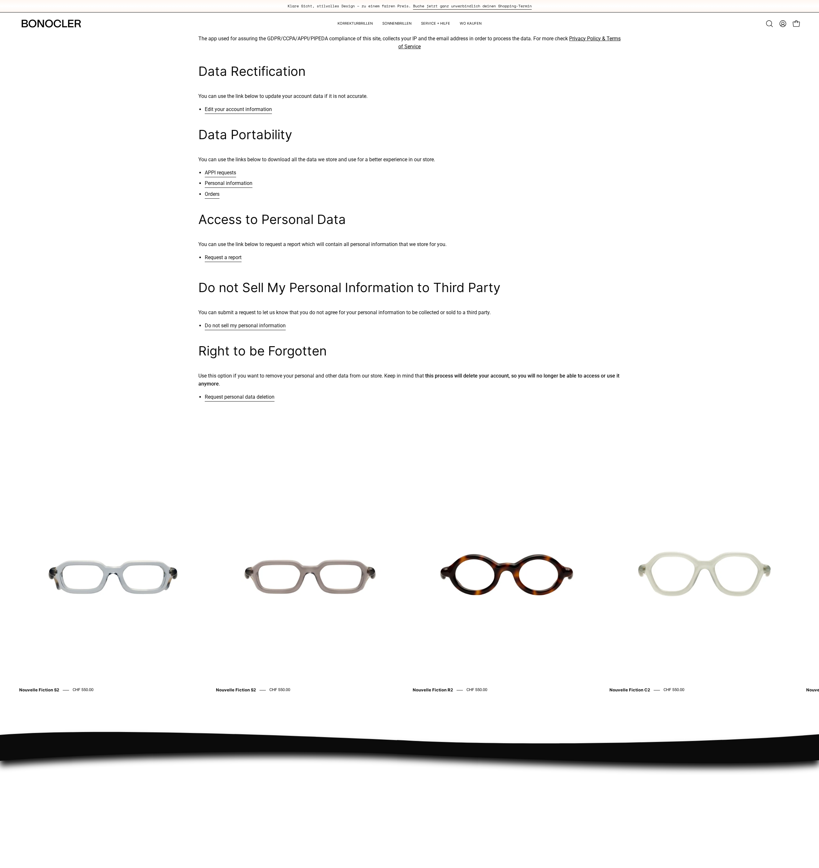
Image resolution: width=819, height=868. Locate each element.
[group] (409, 6)
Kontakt (623, 795)
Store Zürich (469, 774)
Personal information (228, 183)
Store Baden (469, 764)
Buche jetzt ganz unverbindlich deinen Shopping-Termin (472, 6)
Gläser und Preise (634, 785)
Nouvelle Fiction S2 (39, 690)
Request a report (223, 257)
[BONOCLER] (51, 23)
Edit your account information (238, 109)
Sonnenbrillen (471, 806)
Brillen (463, 795)
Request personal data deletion (239, 397)
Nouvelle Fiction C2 (629, 690)
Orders (212, 194)
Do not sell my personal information (245, 326)
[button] (769, 23)
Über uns (624, 764)
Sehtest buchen (473, 785)
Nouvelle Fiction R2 (433, 690)
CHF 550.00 (83, 690)
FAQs (620, 774)
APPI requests (220, 173)
